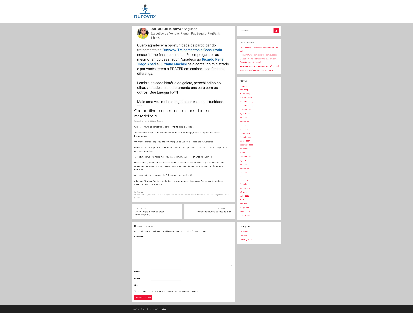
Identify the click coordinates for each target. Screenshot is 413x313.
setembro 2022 (246, 156)
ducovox (207, 195)
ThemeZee (161, 309)
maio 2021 (244, 200)
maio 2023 (244, 125)
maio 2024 (244, 86)
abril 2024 (244, 90)
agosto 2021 (245, 188)
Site (136, 285)
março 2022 (245, 180)
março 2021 (244, 208)
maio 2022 (244, 172)
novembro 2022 (246, 149)
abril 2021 (244, 204)
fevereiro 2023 (246, 137)
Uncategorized (246, 239)
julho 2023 (244, 117)
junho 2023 (244, 121)
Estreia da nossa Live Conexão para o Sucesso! (259, 66)
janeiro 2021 (245, 212)
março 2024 (245, 94)
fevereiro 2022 (246, 184)
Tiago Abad (161, 121)
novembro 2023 (246, 106)
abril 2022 (244, 176)
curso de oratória (177, 195)
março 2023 (245, 133)
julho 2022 (244, 164)
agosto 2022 (245, 160)
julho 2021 (244, 192)
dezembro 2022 (246, 145)
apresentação (142, 195)
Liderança (244, 232)
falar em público (217, 195)
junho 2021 (244, 196)
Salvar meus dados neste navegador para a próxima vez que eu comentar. (168, 291)
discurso (200, 195)
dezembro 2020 (246, 215)
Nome (137, 271)
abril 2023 (244, 129)
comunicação (165, 195)
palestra (137, 198)
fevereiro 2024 (246, 98)
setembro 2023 (246, 109)
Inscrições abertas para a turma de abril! (256, 70)
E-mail (137, 278)
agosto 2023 (245, 113)
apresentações (153, 195)
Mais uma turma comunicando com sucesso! (258, 55)
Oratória (140, 192)
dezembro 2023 (246, 102)
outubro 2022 (245, 153)
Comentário (140, 237)
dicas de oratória (190, 195)
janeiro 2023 (245, 141)
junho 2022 (244, 168)
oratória (226, 195)
